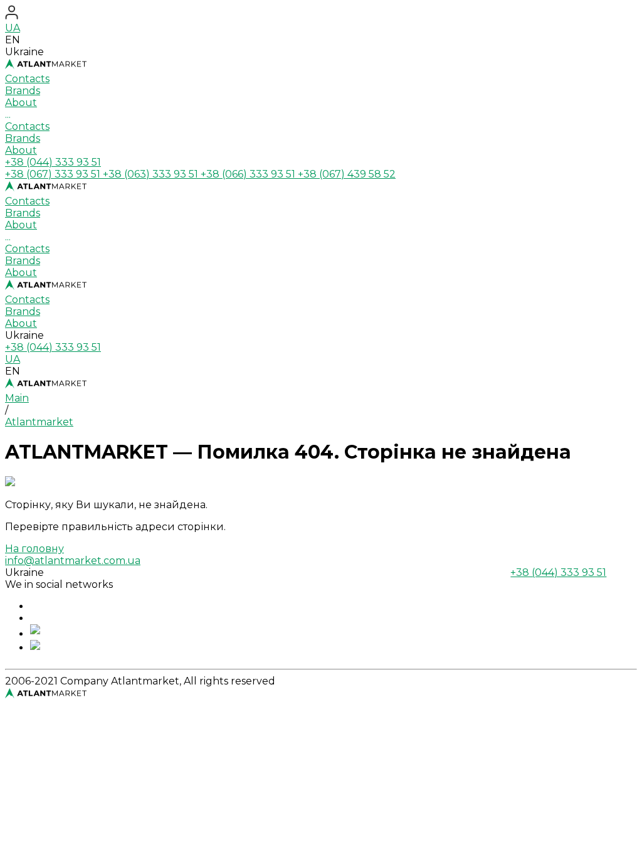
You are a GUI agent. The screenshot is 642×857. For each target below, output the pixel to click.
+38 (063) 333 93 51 (152, 174)
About (21, 150)
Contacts (27, 126)
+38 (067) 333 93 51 (54, 174)
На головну (34, 549)
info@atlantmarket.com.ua (72, 561)
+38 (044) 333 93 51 (53, 162)
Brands (22, 138)
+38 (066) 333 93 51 (249, 174)
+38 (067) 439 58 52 (347, 174)
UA (12, 28)
